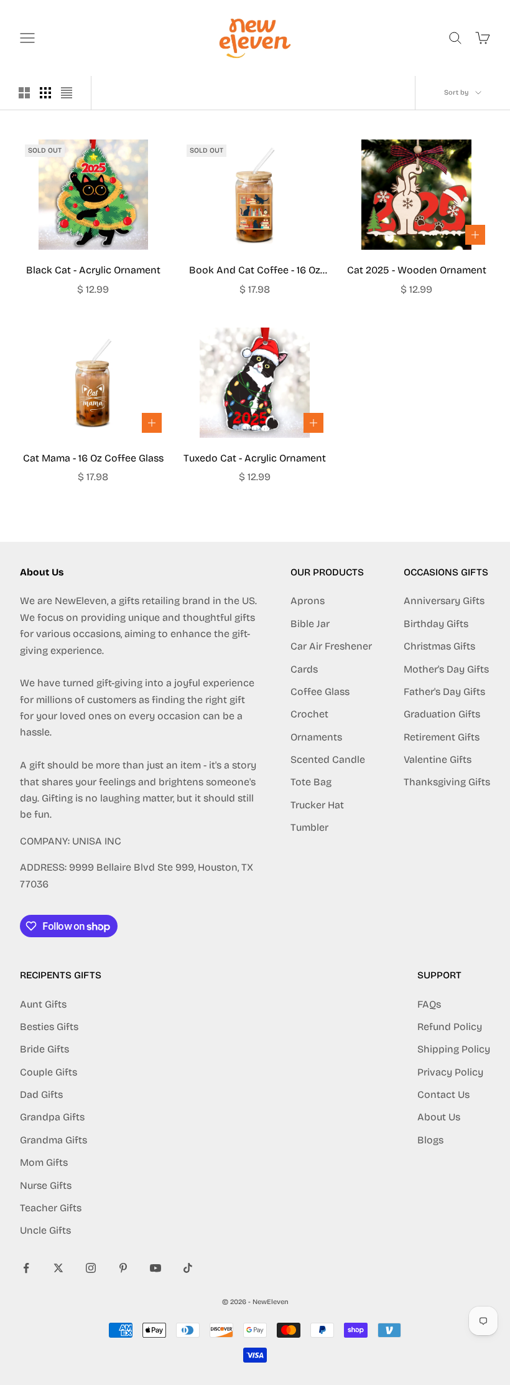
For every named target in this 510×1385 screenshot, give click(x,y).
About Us (438, 1117)
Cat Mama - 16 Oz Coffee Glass (93, 458)
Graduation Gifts (442, 714)
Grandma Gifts (53, 1140)
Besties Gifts (49, 1027)
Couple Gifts (48, 1072)
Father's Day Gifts (444, 691)
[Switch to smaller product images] (45, 93)
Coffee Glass (320, 691)
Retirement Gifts (442, 737)
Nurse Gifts (46, 1185)
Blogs (430, 1140)
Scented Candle (327, 759)
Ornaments (316, 737)
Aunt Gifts (43, 1004)
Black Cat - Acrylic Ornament (93, 270)
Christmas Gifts (439, 646)
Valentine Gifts (437, 759)
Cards (304, 669)
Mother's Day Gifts (446, 669)
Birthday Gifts (436, 624)
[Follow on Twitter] (58, 1268)
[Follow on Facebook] (26, 1268)
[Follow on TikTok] (188, 1268)
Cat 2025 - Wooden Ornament (416, 270)
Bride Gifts (44, 1049)
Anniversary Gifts (444, 601)
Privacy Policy (450, 1072)
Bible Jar (310, 624)
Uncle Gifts (45, 1230)
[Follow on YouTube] (155, 1268)
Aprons (307, 601)
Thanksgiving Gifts (447, 782)
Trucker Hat (317, 805)
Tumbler (309, 827)
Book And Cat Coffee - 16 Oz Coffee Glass (254, 271)
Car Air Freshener (331, 646)
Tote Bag (311, 782)
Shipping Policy (453, 1049)
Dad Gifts (41, 1094)
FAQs (429, 1004)
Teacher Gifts (50, 1208)
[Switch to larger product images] (24, 93)
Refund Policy (449, 1027)
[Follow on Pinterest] (123, 1268)
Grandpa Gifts (52, 1117)
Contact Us (443, 1094)
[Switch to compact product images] (66, 93)
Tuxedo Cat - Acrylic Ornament (254, 458)
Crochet (309, 714)
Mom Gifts (44, 1162)
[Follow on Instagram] (91, 1268)
